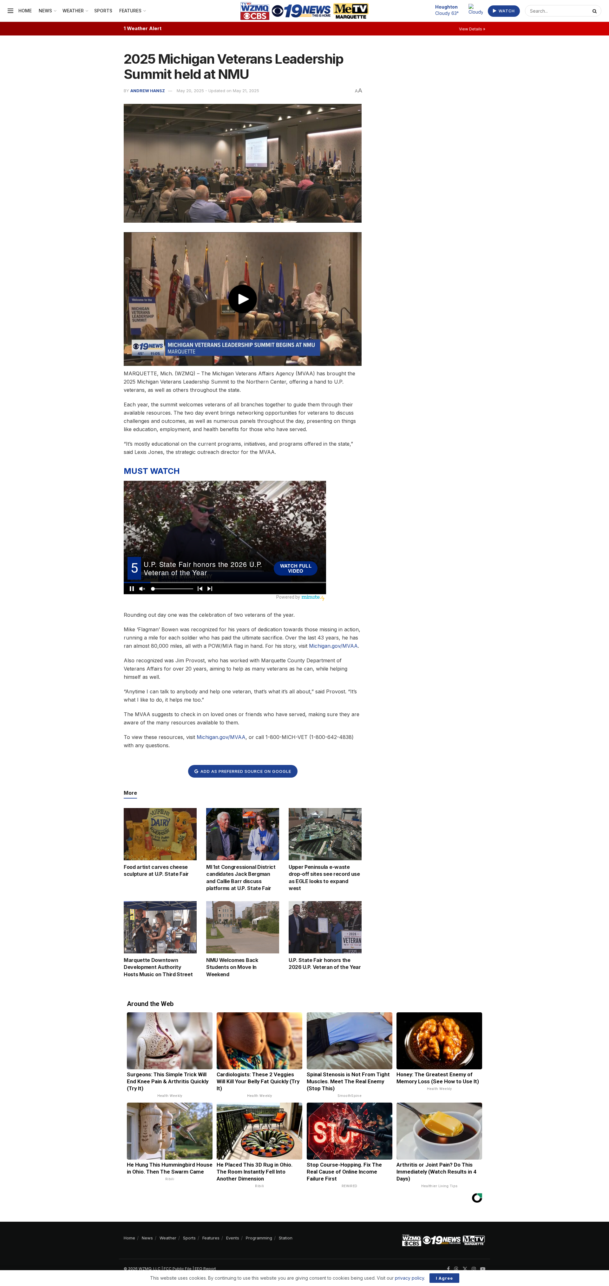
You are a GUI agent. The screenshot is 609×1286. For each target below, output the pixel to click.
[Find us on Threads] (456, 1269)
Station (285, 1237)
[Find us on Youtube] (482, 1269)
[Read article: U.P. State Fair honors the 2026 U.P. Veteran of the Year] (325, 927)
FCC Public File (178, 1268)
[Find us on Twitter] (465, 1269)
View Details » (472, 29)
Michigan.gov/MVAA (333, 646)
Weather (73, 10)
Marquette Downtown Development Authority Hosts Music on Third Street (158, 967)
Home (25, 10)
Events (232, 1237)
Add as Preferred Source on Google (245, 771)
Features (130, 10)
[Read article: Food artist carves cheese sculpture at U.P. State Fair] (160, 834)
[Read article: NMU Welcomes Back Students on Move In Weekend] (242, 927)
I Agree (444, 1278)
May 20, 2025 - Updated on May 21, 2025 (218, 90)
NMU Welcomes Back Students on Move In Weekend (232, 967)
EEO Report (205, 1268)
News (45, 10)
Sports (103, 10)
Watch (506, 11)
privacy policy (409, 1278)
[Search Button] (595, 10)
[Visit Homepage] (304, 11)
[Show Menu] (10, 11)
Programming (259, 1237)
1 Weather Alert (142, 28)
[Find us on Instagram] (474, 1269)
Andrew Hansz (147, 90)
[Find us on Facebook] (448, 1269)
